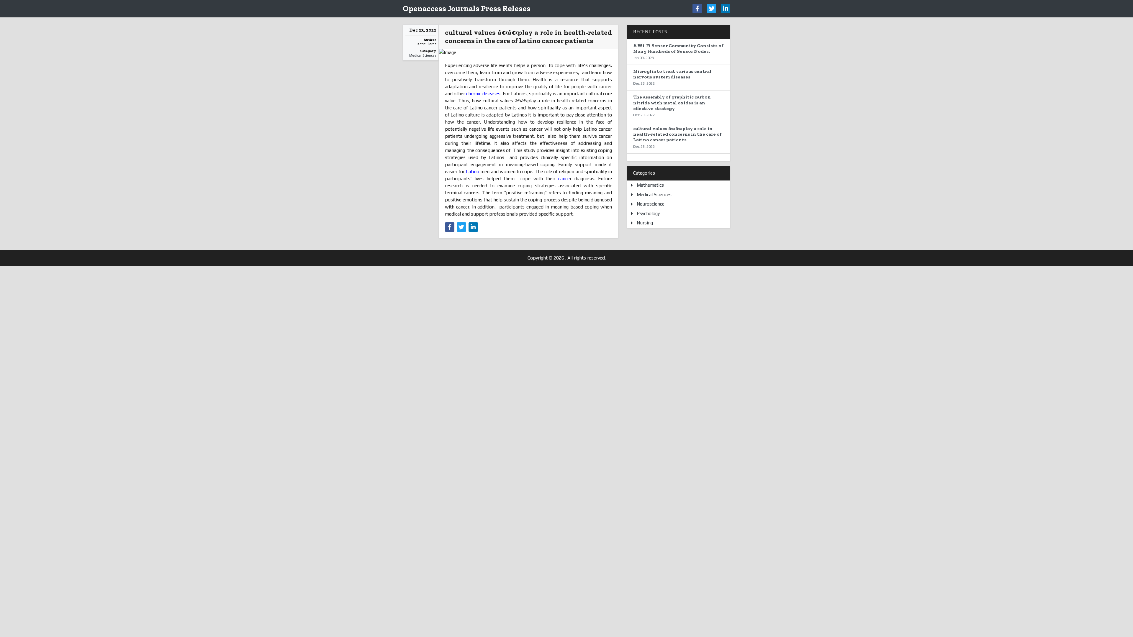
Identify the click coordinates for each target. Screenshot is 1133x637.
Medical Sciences (422, 55)
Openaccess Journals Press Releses (467, 8)
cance (564, 178)
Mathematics (650, 185)
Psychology (648, 213)
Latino (472, 171)
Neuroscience (650, 204)
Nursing (645, 223)
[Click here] (697, 8)
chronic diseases (483, 93)
